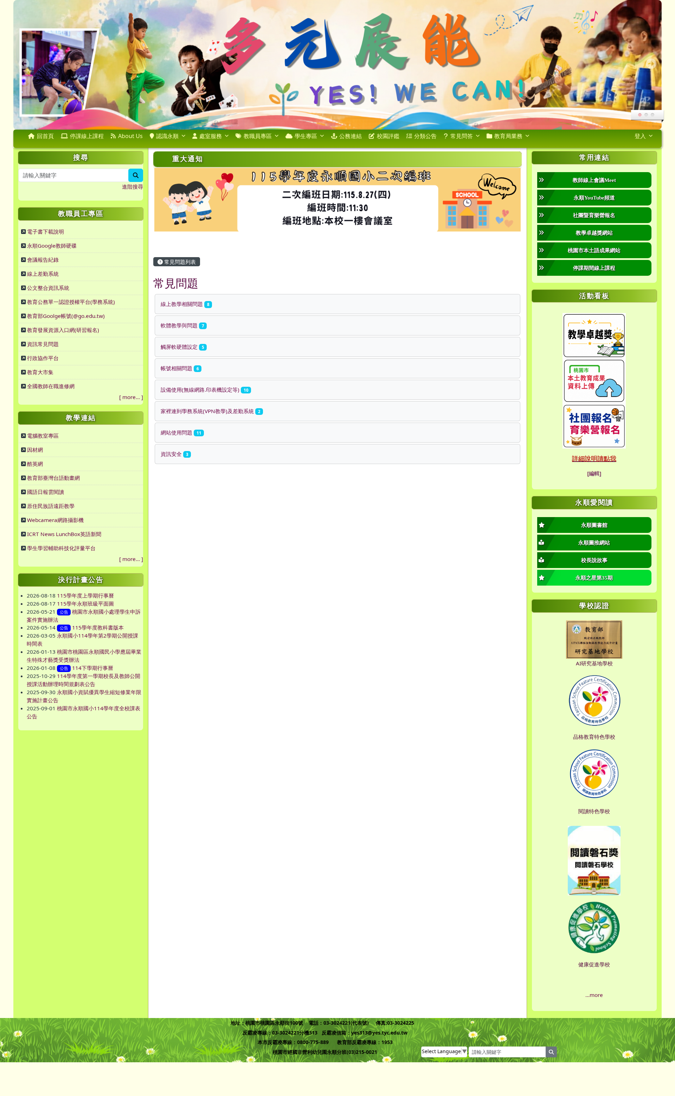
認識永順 (167, 136)
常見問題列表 (179, 261)
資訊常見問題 (43, 343)
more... (131, 396)
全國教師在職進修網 (51, 386)
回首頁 (45, 136)
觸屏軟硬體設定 (182, 346)
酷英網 (35, 463)
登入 (640, 136)
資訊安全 (174, 453)
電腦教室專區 (43, 435)
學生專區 (306, 136)
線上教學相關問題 (185, 303)
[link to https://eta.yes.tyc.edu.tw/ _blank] (594, 334)
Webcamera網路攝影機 (55, 519)
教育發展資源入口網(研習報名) (63, 329)
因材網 (35, 449)
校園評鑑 (388, 136)
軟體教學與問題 (182, 325)
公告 (64, 612)
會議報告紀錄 (43, 259)
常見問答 (461, 136)
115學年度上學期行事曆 (85, 595)
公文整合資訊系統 (48, 287)
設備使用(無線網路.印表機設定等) (204, 389)
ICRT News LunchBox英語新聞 (64, 533)
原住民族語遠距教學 (51, 505)
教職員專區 (258, 136)
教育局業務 (508, 136)
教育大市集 (40, 372)
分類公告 (425, 136)
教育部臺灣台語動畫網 (53, 477)
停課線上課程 (87, 136)
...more (594, 994)
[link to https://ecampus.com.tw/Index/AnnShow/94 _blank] (594, 425)
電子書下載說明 (45, 231)
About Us (130, 136)
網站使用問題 (181, 432)
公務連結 (350, 136)
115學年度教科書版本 (98, 627)
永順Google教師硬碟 (52, 245)
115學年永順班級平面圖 (85, 603)
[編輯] (594, 473)
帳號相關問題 (180, 368)
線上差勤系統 (43, 273)
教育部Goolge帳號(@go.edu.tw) (66, 315)
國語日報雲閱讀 (45, 491)
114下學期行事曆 (92, 667)
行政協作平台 (43, 357)
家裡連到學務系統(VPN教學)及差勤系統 (210, 411)
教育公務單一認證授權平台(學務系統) (71, 301)
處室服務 (210, 136)
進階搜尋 (132, 186)
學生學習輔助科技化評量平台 (61, 548)
